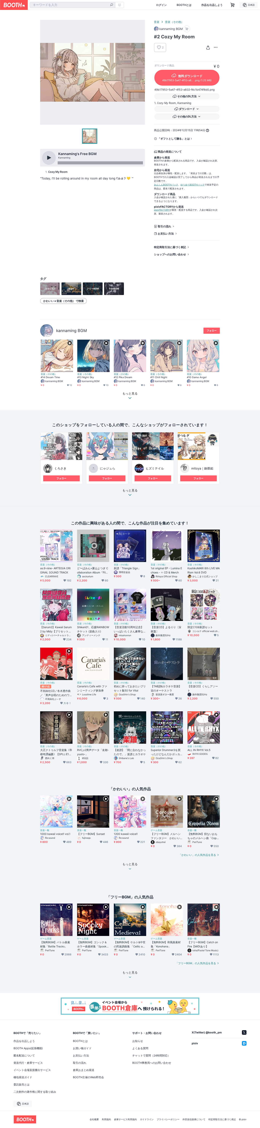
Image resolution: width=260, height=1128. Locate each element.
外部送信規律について (194, 1119)
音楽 (156, 21)
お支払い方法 (166, 233)
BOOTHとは (184, 5)
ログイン (161, 5)
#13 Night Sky (85, 377)
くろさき (60, 468)
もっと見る (130, 490)
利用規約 (106, 1119)
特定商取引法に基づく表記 (170, 247)
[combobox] (72, 5)
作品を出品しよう (212, 5)
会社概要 (94, 1119)
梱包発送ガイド (23, 1077)
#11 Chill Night (158, 377)
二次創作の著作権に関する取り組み (35, 1091)
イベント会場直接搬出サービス (32, 1070)
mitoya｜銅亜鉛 (202, 468)
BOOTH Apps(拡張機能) (28, 1048)
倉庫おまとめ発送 (83, 1070)
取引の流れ (164, 226)
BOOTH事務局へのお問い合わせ (151, 1062)
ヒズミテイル (155, 468)
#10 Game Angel (197, 377)
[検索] (111, 5)
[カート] (186, 29)
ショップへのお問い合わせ (170, 254)
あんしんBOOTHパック (166, 184)
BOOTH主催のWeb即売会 (88, 1077)
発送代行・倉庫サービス (28, 1062)
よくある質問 (140, 1048)
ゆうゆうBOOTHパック (192, 184)
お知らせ (137, 1041)
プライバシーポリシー (168, 1119)
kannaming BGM (71, 330)
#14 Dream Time (50, 377)
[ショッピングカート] (233, 5)
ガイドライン (147, 1119)
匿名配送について (24, 1055)
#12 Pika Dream (123, 377)
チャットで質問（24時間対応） (151, 1055)
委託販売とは (22, 1084)
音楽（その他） (174, 21)
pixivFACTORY (162, 209)
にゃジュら (107, 468)
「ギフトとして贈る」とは (174, 138)
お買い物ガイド (82, 1048)
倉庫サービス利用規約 (125, 1119)
